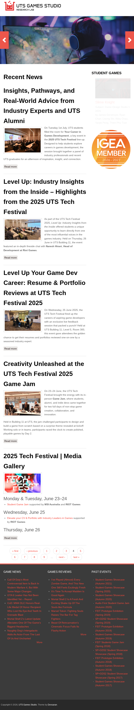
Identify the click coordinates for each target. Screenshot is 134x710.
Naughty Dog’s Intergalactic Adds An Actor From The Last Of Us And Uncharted (23, 634)
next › (62, 557)
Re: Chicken (104, 102)
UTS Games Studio (28, 705)
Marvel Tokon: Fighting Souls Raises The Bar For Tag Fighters (67, 615)
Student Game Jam (18, 504)
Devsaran (52, 705)
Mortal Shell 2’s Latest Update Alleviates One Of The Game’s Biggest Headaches (24, 622)
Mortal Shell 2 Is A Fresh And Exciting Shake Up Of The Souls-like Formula (67, 603)
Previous (4, 40)
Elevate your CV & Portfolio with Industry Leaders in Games (40, 518)
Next (129, 40)
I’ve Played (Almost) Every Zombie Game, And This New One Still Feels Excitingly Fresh (68, 583)
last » (76, 557)
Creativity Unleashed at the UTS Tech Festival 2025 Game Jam (43, 373)
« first (15, 551)
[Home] (32, 10)
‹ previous (32, 551)
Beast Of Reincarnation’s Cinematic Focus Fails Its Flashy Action (65, 626)
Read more (11, 167)
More (39, 642)
